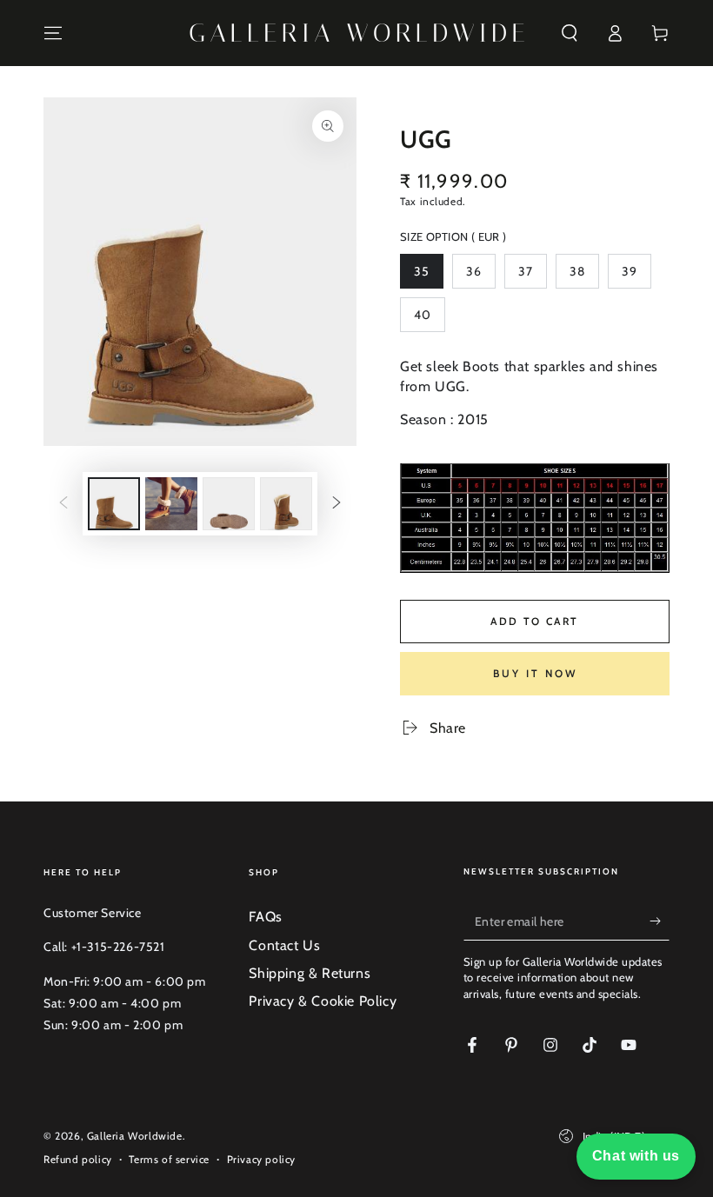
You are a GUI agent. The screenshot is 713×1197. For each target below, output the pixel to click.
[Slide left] (63, 503)
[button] (569, 33)
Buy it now (535, 673)
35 (428, 276)
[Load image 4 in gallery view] (286, 503)
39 (636, 276)
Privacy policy (261, 1159)
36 (480, 276)
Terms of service (169, 1159)
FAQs (265, 916)
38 (584, 276)
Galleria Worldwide (135, 1135)
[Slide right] (336, 503)
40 (429, 319)
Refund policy (77, 1159)
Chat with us (636, 1155)
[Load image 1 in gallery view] (114, 503)
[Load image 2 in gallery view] (171, 503)
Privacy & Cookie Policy (322, 1001)
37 (532, 276)
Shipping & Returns (309, 973)
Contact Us (284, 945)
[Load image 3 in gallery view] (229, 503)
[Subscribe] (660, 920)
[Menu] (53, 33)
